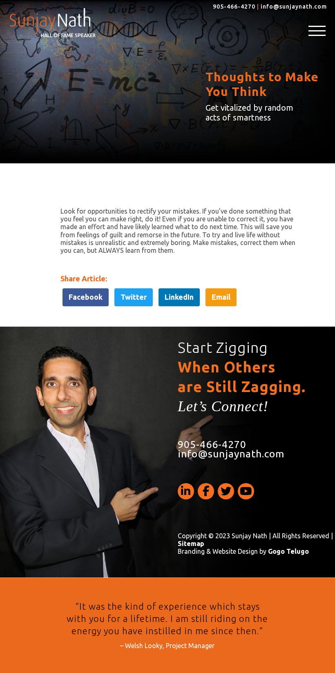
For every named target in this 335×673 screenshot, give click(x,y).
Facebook (86, 297)
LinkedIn (179, 297)
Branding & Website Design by (243, 551)
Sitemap (191, 543)
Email (221, 297)
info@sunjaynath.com (294, 6)
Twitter (134, 297)
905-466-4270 (234, 6)
